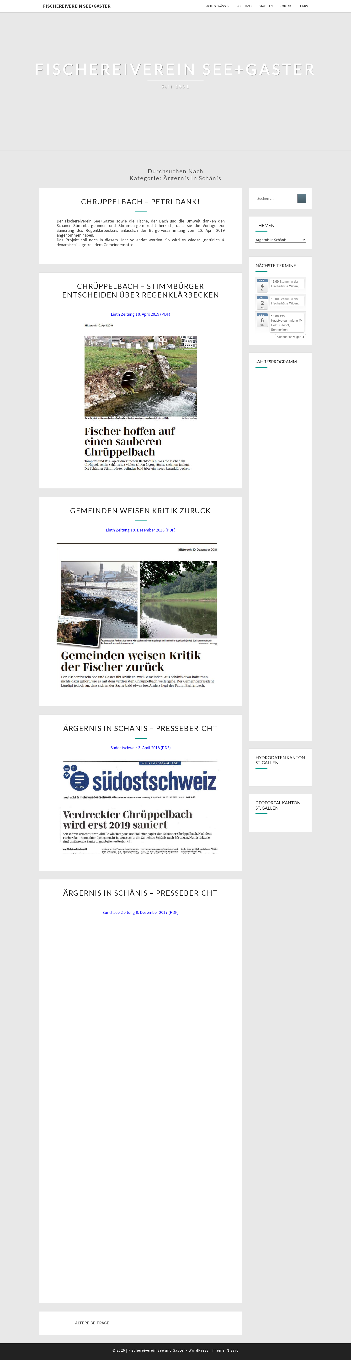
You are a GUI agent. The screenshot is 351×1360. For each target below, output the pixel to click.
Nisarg (233, 1350)
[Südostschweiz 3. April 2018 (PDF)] (141, 805)
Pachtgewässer (217, 6)
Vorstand (244, 6)
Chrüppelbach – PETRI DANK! (140, 201)
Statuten (266, 6)
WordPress (198, 1350)
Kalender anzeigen (289, 337)
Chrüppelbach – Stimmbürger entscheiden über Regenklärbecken (140, 290)
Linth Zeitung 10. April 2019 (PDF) (140, 314)
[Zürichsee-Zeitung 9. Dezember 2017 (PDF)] (143, 1103)
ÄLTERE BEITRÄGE (91, 1323)
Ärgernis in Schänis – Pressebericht (140, 728)
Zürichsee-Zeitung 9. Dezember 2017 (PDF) (140, 912)
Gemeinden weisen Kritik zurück (140, 510)
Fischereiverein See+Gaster (77, 6)
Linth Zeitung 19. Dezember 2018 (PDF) (141, 530)
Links (304, 6)
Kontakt (286, 6)
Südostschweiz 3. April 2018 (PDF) (141, 747)
